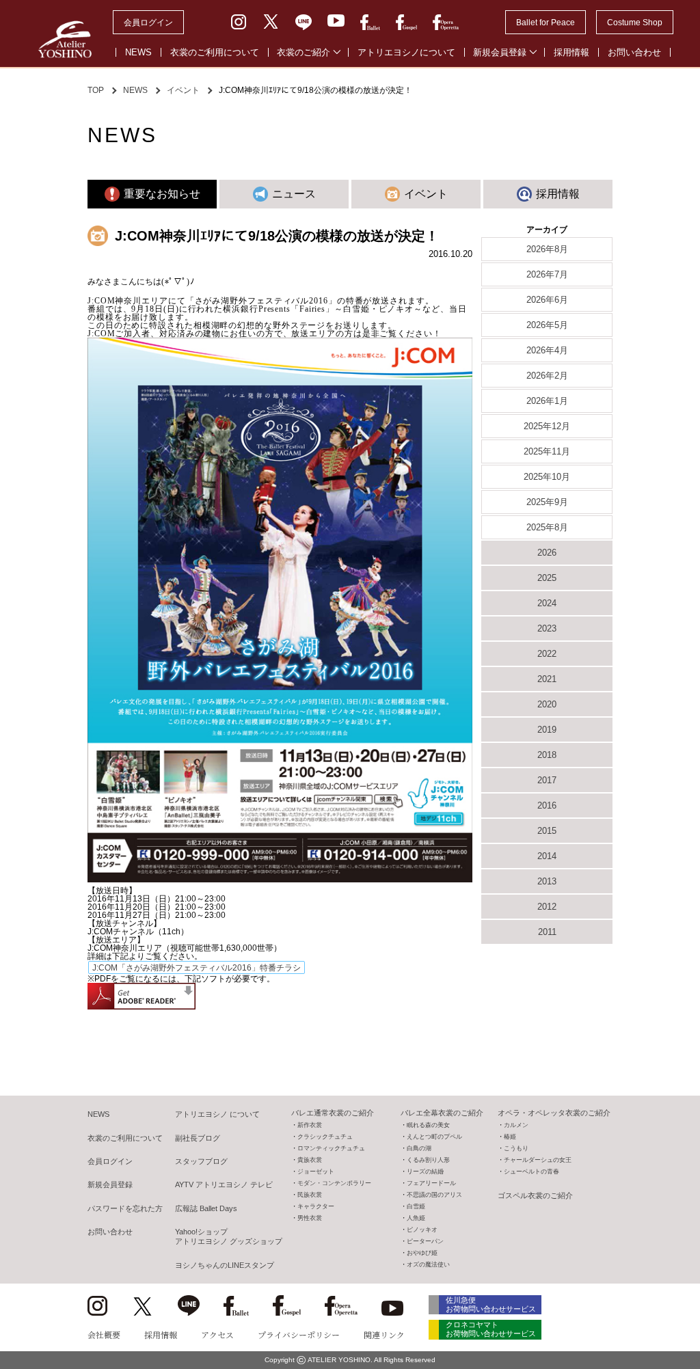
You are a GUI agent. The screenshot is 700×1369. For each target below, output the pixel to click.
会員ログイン (148, 22)
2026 (546, 552)
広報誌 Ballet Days (206, 1208)
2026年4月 (547, 350)
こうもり (516, 1148)
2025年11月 (547, 451)
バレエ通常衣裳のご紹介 (332, 1113)
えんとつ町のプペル (434, 1136)
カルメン (516, 1125)
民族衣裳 (309, 1194)
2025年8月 (547, 527)
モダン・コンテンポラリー (334, 1183)
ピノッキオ (422, 1229)
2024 (546, 603)
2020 (546, 704)
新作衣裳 (309, 1125)
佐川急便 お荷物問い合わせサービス (491, 1304)
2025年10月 (547, 477)
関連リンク (384, 1334)
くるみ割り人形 (428, 1159)
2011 (547, 932)
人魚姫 (416, 1218)
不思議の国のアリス (434, 1194)
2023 (546, 628)
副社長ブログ (197, 1138)
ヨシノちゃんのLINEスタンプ (224, 1265)
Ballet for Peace (545, 22)
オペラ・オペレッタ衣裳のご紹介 (554, 1113)
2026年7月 (547, 274)
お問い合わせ (634, 52)
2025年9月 (547, 502)
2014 (546, 856)
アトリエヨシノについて (406, 52)
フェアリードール (431, 1183)
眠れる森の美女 (428, 1125)
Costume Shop (634, 22)
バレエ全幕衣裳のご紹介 (442, 1113)
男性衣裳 (309, 1218)
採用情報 (571, 52)
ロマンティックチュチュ (331, 1148)
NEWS (138, 52)
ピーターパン (425, 1241)
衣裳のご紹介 (303, 52)
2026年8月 (547, 249)
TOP (96, 90)
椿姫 (510, 1136)
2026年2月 (547, 375)
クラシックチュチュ (325, 1136)
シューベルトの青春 (531, 1171)
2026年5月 (547, 325)
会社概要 (104, 1334)
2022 (546, 654)
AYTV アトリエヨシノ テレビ (224, 1184)
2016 (546, 805)
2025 (546, 578)
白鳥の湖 (419, 1148)
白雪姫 (416, 1206)
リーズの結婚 (425, 1171)
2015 (546, 831)
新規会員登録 (499, 52)
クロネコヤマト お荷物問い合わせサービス (491, 1329)
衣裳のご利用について (214, 52)
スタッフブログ (201, 1161)
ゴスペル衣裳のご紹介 (535, 1195)
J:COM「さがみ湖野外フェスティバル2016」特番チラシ (196, 968)
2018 (546, 755)
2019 (546, 729)
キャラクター (315, 1206)
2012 (546, 907)
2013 (546, 881)
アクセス (217, 1334)
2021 (546, 679)
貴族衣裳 (309, 1159)
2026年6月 (547, 300)
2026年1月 (547, 401)
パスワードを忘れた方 (125, 1208)
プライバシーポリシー (299, 1334)
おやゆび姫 (422, 1252)
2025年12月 (547, 426)
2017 (546, 780)
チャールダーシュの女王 (537, 1159)
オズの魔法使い (428, 1264)
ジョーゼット (315, 1171)
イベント (183, 90)
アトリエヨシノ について (217, 1114)
